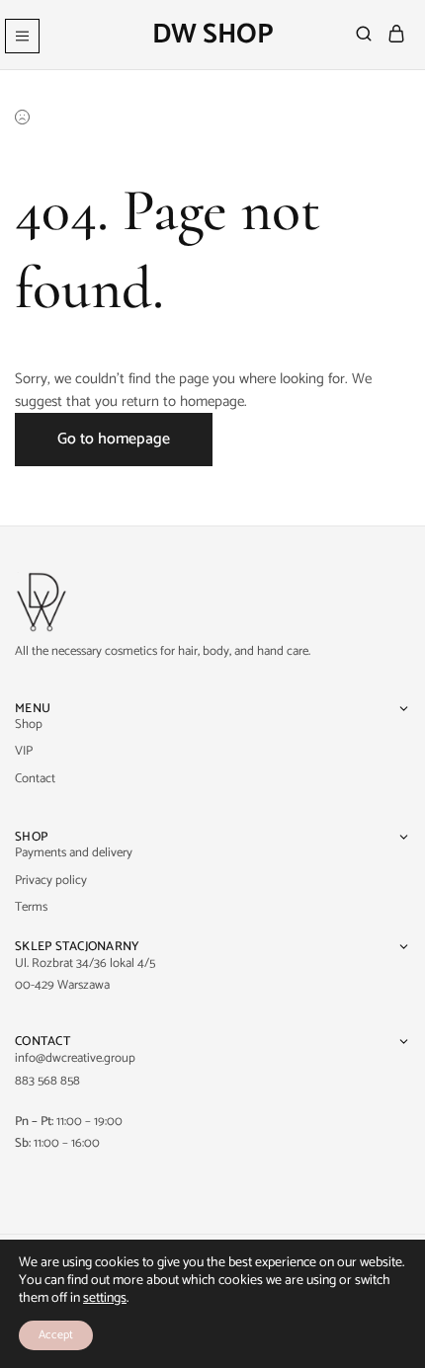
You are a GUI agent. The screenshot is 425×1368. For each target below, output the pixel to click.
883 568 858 (47, 1081)
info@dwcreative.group (75, 1058)
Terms (31, 907)
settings (105, 1299)
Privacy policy (51, 880)
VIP (24, 751)
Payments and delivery (73, 853)
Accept (56, 1335)
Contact (35, 778)
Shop (28, 724)
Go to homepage (113, 439)
